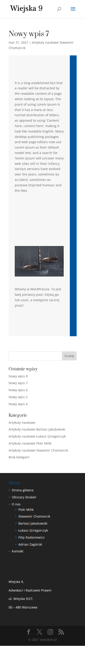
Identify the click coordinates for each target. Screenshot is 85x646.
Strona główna (23, 490)
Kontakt (17, 551)
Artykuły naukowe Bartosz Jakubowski (37, 429)
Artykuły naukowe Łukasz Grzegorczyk (37, 436)
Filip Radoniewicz (31, 537)
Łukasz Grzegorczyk (33, 530)
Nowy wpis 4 (18, 404)
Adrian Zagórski (30, 544)
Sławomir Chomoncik (34, 516)
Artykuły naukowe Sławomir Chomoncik (38, 450)
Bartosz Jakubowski (32, 523)
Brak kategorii (19, 457)
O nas (16, 504)
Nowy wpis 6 (18, 390)
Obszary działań (24, 497)
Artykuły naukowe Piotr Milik (30, 443)
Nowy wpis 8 (18, 376)
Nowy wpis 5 (18, 397)
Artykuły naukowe (22, 422)
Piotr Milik (26, 509)
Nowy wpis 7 (18, 383)
